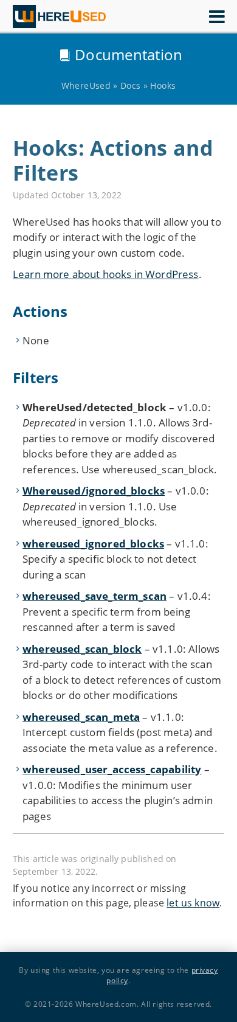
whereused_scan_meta (81, 717)
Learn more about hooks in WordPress (106, 274)
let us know (193, 902)
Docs (130, 85)
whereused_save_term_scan (94, 596)
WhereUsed (86, 85)
